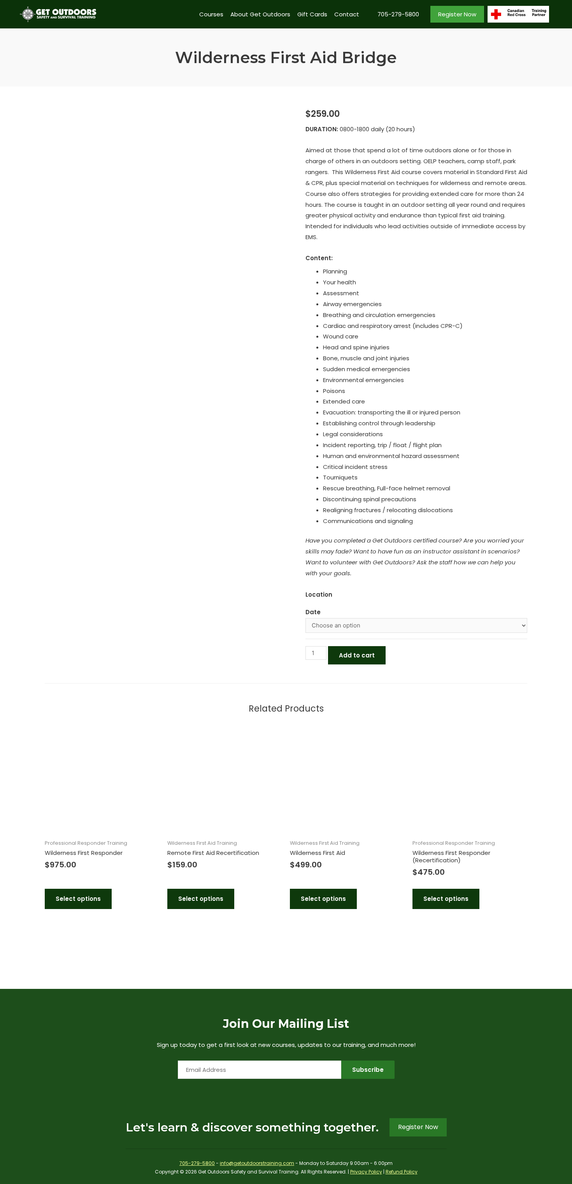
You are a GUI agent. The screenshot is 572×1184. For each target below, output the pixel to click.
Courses (211, 14)
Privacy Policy (366, 1171)
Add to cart (357, 655)
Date (313, 612)
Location (318, 594)
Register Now (457, 14)
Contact (346, 14)
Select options (78, 899)
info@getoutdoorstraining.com (257, 1163)
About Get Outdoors (260, 14)
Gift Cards (312, 14)
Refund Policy (402, 1171)
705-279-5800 (398, 14)
